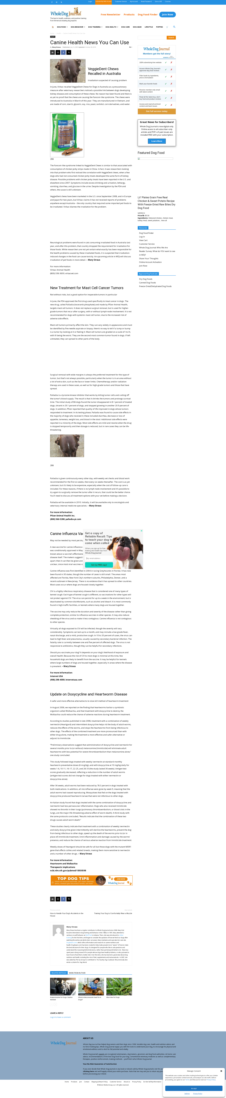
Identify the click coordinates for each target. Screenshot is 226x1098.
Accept (194, 1088)
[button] (221, 1071)
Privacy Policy (211, 1080)
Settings (187, 1094)
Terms (187, 1080)
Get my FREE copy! (99, 565)
